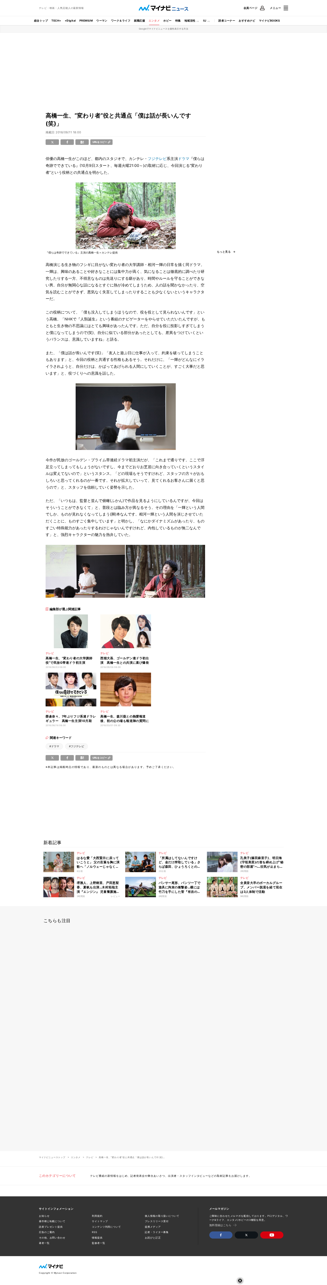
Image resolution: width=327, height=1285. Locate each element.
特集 (178, 20)
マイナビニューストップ (52, 1157)
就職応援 (139, 20)
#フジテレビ (76, 746)
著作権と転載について (52, 1221)
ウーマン (101, 20)
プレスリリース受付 (157, 1221)
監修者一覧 (98, 1243)
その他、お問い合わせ (52, 1237)
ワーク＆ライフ (120, 20)
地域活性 (190, 20)
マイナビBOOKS (269, 20)
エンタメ (154, 20)
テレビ (89, 1157)
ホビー (167, 20)
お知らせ (44, 1215)
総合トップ (41, 20)
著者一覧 (44, 1243)
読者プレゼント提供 (51, 1226)
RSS (94, 1232)
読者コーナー (226, 20)
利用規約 (97, 1215)
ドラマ (183, 158)
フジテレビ (157, 158)
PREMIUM (86, 20)
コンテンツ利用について (106, 1226)
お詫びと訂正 (153, 1237)
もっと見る (224, 251)
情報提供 (97, 1237)
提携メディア (153, 1226)
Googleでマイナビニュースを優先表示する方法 (163, 28)
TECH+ (56, 20)
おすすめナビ (247, 20)
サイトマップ (100, 1221)
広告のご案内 (47, 1232)
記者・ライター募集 (157, 1232)
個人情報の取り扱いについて (162, 1215)
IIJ (204, 20)
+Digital (70, 20)
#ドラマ (54, 746)
